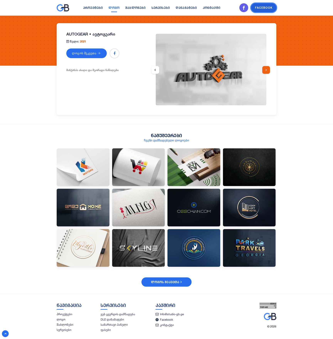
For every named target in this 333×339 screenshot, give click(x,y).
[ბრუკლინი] (249, 185)
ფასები (106, 330)
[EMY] (193, 185)
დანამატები (186, 8)
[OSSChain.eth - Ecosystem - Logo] (193, 225)
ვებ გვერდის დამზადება (118, 314)
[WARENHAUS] (138, 185)
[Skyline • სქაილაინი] (138, 265)
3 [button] (215, 100)
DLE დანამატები (112, 319)
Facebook (166, 319)
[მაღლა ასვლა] (5, 333)
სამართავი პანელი (114, 324)
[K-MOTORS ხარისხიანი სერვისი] (83, 185)
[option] (211, 69)
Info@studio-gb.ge (172, 314)
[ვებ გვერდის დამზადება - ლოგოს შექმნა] (63, 10)
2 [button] (211, 100)
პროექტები (93, 8)
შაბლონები (135, 8)
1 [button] (206, 100)
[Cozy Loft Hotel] (249, 225)
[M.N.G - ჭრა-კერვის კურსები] (138, 225)
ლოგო (113, 8)
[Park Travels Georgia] (249, 265)
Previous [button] (155, 70)
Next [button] (266, 70)
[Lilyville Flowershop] (83, 265)
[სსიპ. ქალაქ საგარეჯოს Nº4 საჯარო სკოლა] (193, 265)
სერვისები (160, 8)
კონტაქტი (211, 8)
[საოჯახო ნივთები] (83, 225)
